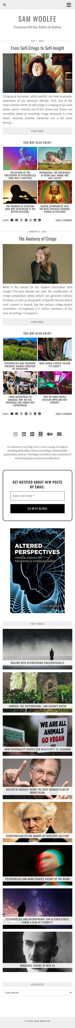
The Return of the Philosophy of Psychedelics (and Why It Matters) (20, 175)
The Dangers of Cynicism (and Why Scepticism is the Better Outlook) (20, 209)
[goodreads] (41, 434)
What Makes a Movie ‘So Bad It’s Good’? (54, 364)
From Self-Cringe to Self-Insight (37, 47)
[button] (70, 5)
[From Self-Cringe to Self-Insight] (37, 92)
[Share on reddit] (39, 220)
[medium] (50, 434)
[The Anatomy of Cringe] (37, 282)
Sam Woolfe (37, 19)
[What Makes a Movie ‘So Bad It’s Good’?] (55, 349)
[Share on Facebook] (16, 220)
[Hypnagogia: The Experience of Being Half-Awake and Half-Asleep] (55, 158)
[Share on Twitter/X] (21, 220)
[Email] (59, 434)
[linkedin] (24, 434)
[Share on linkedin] (35, 220)
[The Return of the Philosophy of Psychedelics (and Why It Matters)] (20, 158)
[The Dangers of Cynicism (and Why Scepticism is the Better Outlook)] (20, 192)
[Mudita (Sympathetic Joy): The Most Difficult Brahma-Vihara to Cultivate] (55, 192)
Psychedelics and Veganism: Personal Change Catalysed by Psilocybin (20, 366)
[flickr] (32, 434)
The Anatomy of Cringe (37, 238)
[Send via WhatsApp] (31, 220)
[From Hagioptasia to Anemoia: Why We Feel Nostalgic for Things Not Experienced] (20, 383)
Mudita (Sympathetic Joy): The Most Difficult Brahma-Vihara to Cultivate (54, 209)
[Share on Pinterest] (26, 220)
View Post (37, 131)
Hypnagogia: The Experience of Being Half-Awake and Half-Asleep (54, 175)
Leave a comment (64, 220)
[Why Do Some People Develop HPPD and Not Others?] (55, 383)
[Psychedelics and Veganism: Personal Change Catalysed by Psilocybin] (20, 349)
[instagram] (15, 434)
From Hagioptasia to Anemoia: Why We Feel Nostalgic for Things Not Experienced (20, 401)
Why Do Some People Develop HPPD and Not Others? (54, 399)
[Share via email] (12, 220)
